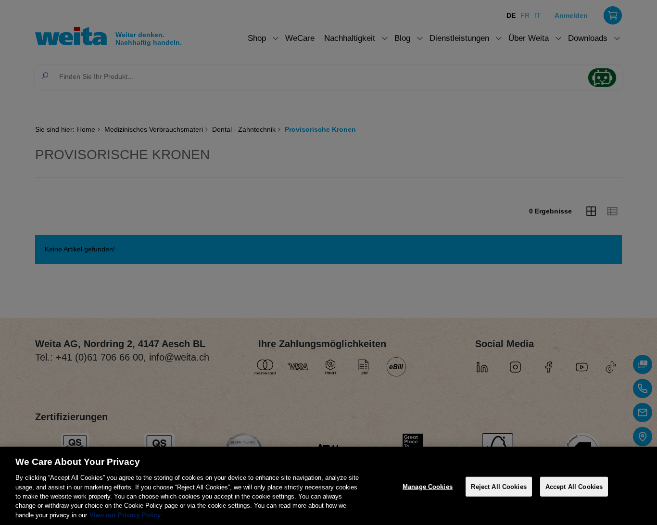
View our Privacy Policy (125, 515)
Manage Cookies (428, 486)
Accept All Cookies (574, 486)
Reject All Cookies (498, 486)
